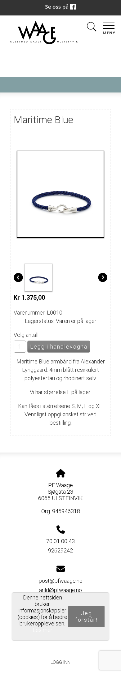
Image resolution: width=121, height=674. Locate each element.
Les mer (42, 630)
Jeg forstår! (86, 616)
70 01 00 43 (60, 541)
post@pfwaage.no (61, 580)
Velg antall (26, 335)
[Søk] (91, 28)
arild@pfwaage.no (60, 590)
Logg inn (60, 662)
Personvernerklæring (60, 648)
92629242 (60, 550)
